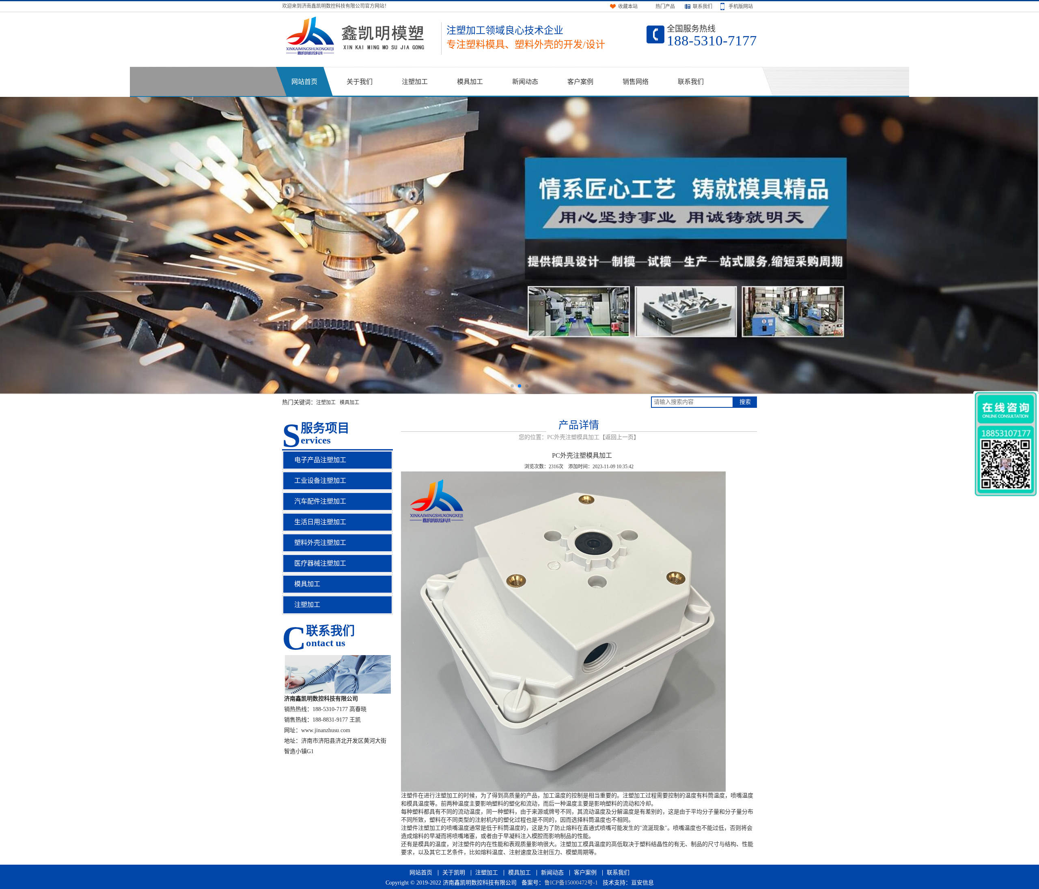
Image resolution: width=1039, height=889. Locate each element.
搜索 (745, 402)
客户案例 (580, 81)
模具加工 (470, 81)
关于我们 (360, 81)
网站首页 (304, 81)
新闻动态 (525, 81)
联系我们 (691, 81)
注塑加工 (415, 81)
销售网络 (636, 81)
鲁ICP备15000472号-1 (571, 883)
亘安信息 (642, 883)
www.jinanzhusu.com (325, 730)
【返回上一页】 (619, 437)
